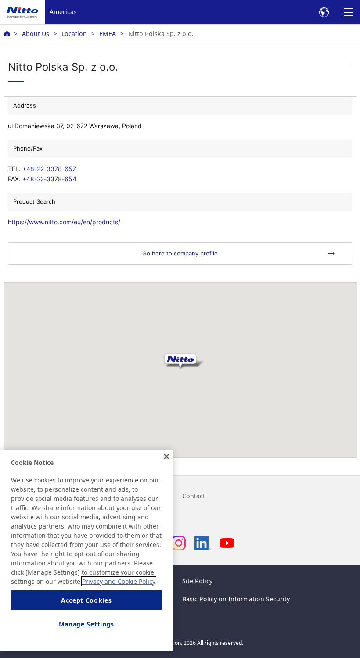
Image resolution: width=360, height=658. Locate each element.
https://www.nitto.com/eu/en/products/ (64, 222)
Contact (193, 496)
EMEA (107, 33)
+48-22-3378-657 (49, 169)
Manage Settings (87, 624)
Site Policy (197, 581)
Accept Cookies (86, 600)
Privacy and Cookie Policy (118, 581)
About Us (35, 33)
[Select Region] (324, 12)
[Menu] (348, 12)
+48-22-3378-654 (49, 179)
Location (74, 33)
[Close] (166, 456)
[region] (86, 550)
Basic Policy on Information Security (236, 599)
